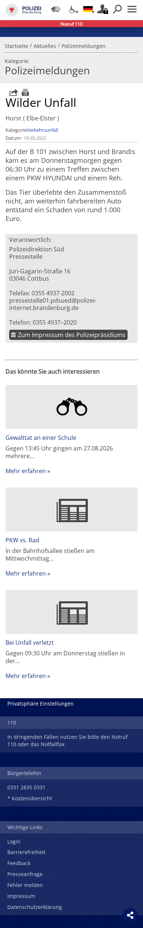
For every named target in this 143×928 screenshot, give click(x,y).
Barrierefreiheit (26, 852)
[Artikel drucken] (24, 92)
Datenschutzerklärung (34, 906)
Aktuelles (45, 45)
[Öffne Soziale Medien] (130, 915)
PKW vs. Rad (22, 540)
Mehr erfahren (26, 471)
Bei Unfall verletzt (30, 642)
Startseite (16, 45)
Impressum (21, 896)
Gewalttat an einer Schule (41, 437)
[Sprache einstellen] (88, 9)
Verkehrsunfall (42, 130)
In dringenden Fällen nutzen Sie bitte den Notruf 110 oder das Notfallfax (67, 740)
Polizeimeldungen (84, 45)
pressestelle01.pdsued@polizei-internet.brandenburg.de (52, 304)
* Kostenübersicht (29, 798)
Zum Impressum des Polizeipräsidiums (71, 335)
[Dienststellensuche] (55, 9)
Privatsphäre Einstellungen (40, 703)
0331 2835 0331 (26, 787)
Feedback (18, 863)
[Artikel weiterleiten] (12, 92)
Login (14, 841)
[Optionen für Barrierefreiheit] (71, 9)
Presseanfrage (25, 874)
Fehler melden (25, 885)
